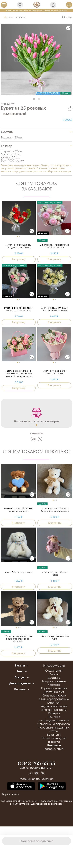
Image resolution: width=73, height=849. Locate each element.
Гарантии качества (54, 688)
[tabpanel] (36, 59)
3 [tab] (42, 425)
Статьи (54, 731)
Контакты (54, 684)
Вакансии (54, 734)
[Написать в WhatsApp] (36, 773)
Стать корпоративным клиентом (54, 700)
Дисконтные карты (54, 709)
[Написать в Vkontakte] (43, 773)
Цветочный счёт (54, 692)
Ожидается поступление (36, 841)
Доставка (54, 677)
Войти (69, 17)
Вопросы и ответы (54, 681)
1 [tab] (34, 99)
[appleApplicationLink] (21, 786)
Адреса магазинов (54, 706)
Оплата (54, 674)
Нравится (70, 108)
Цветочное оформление (53, 747)
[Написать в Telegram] (30, 773)
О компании (53, 670)
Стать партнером (54, 695)
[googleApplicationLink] (52, 786)
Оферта (54, 713)
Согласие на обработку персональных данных (53, 725)
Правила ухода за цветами (54, 739)
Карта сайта (10, 794)
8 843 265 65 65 (36, 763)
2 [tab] (39, 99)
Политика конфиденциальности (54, 718)
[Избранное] (68, 28)
